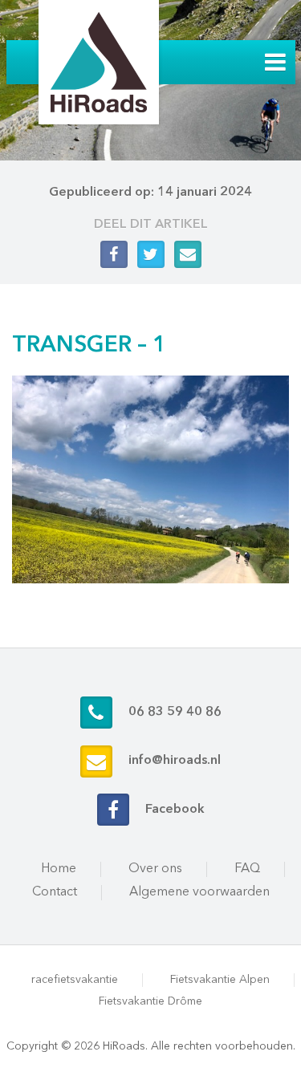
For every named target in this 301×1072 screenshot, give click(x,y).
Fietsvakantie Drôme (150, 1001)
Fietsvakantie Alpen (220, 979)
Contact (54, 892)
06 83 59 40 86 (175, 712)
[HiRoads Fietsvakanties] (99, 62)
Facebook (175, 809)
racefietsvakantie (74, 979)
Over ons (155, 869)
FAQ (247, 869)
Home (58, 869)
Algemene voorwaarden (199, 892)
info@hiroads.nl (174, 760)
